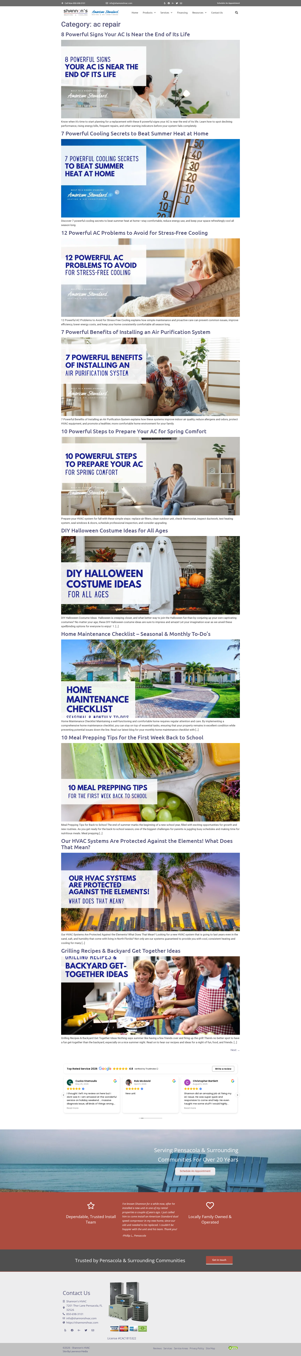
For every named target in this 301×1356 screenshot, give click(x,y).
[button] (236, 12)
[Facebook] (169, 3)
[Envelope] (181, 3)
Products (148, 12)
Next (235, 1049)
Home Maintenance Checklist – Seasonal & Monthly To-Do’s (136, 633)
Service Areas (181, 1348)
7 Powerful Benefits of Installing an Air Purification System (135, 331)
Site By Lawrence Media (75, 1351)
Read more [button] (131, 1108)
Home (135, 12)
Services (164, 12)
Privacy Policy (197, 1348)
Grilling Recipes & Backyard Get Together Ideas (120, 950)
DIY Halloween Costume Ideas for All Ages (114, 530)
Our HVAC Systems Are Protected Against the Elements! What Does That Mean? (147, 843)
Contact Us (217, 12)
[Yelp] (165, 3)
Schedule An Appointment (228, 3)
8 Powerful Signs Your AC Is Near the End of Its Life (125, 34)
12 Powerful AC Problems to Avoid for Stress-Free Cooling (134, 232)
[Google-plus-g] (173, 3)
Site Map (210, 1348)
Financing (182, 12)
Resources (197, 12)
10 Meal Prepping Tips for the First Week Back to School (132, 737)
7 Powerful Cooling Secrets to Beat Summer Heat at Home (135, 133)
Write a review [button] (223, 1068)
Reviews (158, 1348)
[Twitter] (177, 3)
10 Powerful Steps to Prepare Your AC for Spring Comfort (133, 431)
